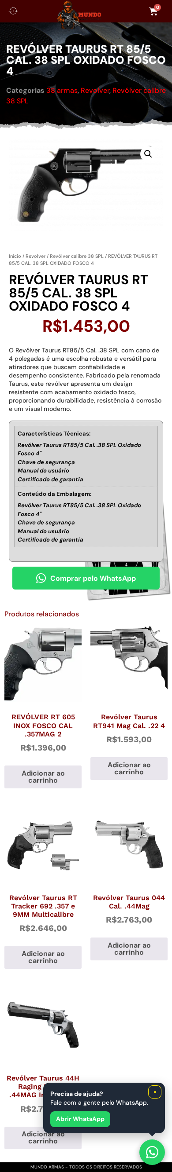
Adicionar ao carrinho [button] (43, 777)
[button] (148, 154)
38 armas (62, 90)
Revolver (95, 90)
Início (15, 256)
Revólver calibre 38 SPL (77, 256)
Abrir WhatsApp (80, 1119)
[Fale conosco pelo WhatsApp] (152, 1152)
